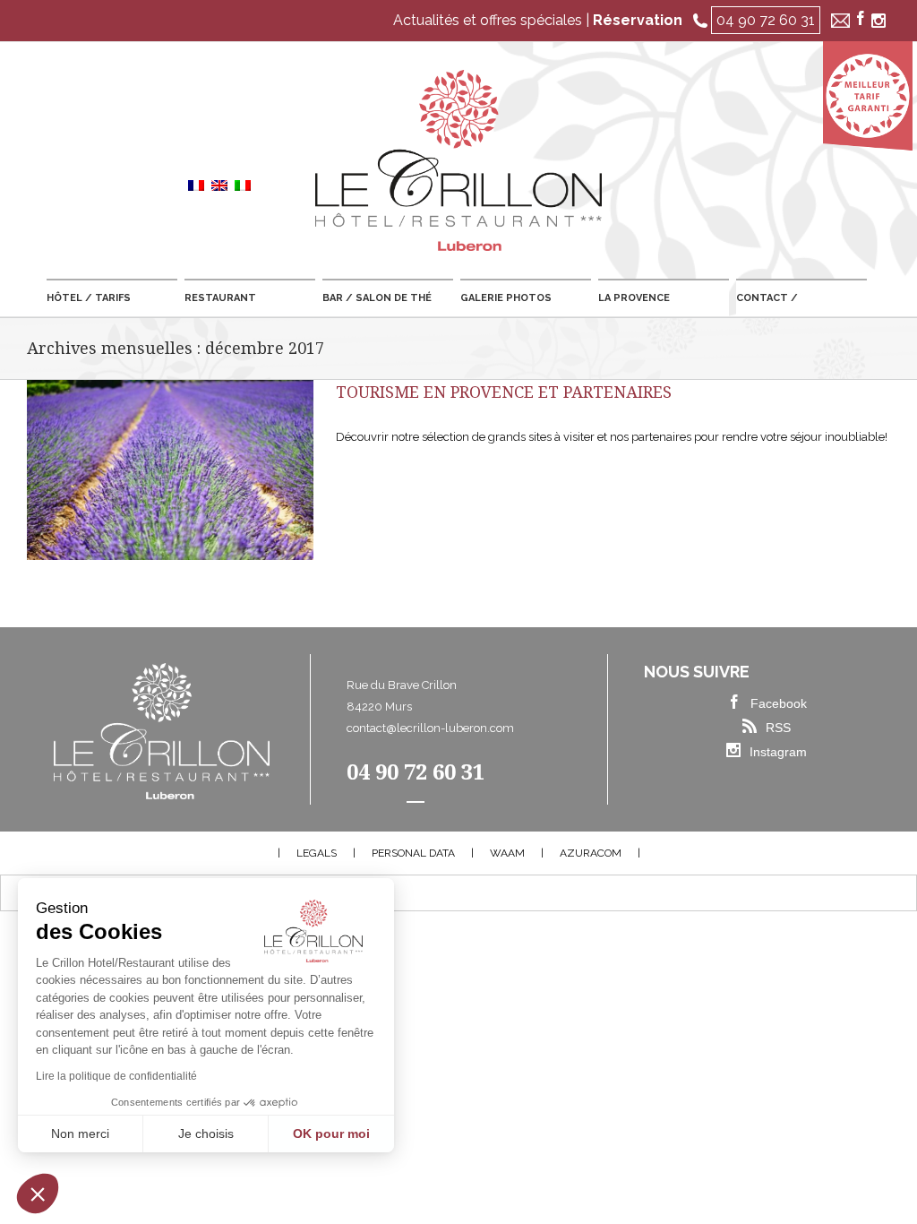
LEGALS (316, 853)
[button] (37, 1193)
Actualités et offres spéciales (487, 20)
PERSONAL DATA (413, 853)
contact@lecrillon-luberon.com (430, 728)
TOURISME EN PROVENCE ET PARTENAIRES (504, 392)
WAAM (507, 853)
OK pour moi (331, 1133)
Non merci (80, 1133)
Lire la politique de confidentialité (116, 1076)
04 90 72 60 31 (765, 20)
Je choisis (206, 1133)
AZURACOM (590, 853)
